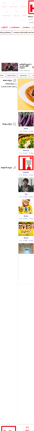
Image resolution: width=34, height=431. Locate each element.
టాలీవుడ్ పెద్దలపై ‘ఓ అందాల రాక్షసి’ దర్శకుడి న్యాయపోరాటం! (25, 66)
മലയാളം (30, 19)
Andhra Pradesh (11, 75)
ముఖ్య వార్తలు (7, 124)
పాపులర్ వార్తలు (6, 167)
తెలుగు (30, 16)
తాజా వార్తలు (7, 80)
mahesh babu (22, 75)
